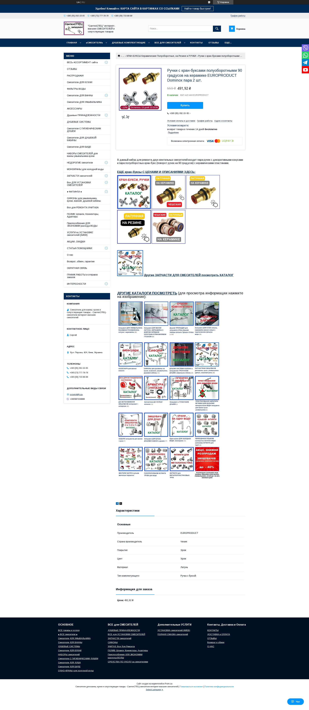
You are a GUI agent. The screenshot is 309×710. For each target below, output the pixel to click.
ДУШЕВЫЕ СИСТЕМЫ (79, 122)
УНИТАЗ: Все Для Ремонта (121, 646)
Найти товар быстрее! (197, 8)
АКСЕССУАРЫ (74, 108)
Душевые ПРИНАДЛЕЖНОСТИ (83, 115)
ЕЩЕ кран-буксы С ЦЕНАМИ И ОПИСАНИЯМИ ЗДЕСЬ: (156, 172)
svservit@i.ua (76, 394)
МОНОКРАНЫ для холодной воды (85, 169)
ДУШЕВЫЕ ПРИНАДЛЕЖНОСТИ (124, 630)
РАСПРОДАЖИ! (75, 75)
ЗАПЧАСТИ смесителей (79, 176)
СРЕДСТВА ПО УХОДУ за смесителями (128, 662)
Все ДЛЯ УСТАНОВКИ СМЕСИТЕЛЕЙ (79, 183)
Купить (185, 105)
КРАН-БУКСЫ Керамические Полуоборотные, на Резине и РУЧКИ (161, 56)
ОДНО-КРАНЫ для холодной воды (76, 670)
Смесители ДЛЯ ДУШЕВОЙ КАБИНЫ (81, 139)
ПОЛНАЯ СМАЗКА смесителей (173, 634)
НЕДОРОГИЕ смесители (80, 162)
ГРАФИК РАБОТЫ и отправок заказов (82, 276)
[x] (120, 504)
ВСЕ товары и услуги (69, 630)
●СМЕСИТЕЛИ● (94, 42)
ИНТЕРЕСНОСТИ (76, 284)
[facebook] (117, 504)
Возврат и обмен (215, 642)
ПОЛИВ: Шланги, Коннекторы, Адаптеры (83, 215)
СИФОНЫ (113, 642)
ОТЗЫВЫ (213, 42)
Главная (72, 42)
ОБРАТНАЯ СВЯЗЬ (77, 268)
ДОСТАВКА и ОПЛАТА (218, 634)
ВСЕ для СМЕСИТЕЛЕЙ (167, 42)
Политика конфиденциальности (219, 687)
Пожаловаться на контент (191, 687)
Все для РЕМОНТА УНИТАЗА (82, 207)
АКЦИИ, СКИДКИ (76, 241)
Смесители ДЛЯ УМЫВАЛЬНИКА (84, 102)
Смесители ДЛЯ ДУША (69, 662)
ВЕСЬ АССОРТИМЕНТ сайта (82, 62)
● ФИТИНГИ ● (74, 191)
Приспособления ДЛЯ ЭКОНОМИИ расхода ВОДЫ (82, 224)
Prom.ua (168, 684)
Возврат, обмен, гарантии (80, 261)
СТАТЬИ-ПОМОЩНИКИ (79, 248)
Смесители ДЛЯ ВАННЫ (80, 95)
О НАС (210, 646)
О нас (70, 255)
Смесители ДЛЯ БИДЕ (79, 147)
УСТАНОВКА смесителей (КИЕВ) (174, 630)
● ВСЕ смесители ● (67, 634)
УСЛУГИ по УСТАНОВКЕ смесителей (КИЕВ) (80, 233)
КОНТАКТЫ (196, 42)
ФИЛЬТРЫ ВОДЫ (76, 89)
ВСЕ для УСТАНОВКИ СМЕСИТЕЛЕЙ (126, 634)
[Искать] (217, 29)
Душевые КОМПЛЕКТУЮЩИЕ (128, 42)
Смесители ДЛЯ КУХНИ (79, 82)
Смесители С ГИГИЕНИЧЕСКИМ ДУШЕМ (84, 129)
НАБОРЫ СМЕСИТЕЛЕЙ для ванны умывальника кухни (82, 154)
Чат (298, 701)
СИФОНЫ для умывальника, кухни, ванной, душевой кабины (84, 199)
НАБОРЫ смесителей (69, 654)
